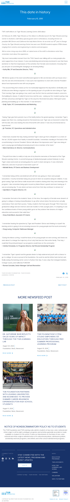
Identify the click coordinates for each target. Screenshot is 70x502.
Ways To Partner (58, 479)
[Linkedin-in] (13, 458)
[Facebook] (3, 458)
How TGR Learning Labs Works (57, 467)
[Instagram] (6, 458)
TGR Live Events (57, 462)
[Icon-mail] (3, 460)
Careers (55, 472)
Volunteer (56, 475)
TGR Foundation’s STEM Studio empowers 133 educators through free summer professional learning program (50, 339)
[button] (63, 273)
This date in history (35, 12)
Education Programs (56, 458)
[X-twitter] (9, 458)
